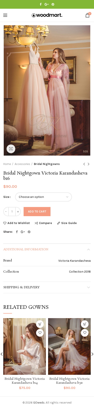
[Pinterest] (53, 4)
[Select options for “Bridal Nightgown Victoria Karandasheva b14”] (40, 324)
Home (7, 164)
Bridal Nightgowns (47, 164)
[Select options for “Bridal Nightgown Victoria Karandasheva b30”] (85, 324)
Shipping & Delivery (21, 287)
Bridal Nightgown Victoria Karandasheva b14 (25, 381)
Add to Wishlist (18, 223)
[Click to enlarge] (11, 148)
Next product (88, 164)
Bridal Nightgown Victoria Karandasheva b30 (69, 381)
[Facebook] (40, 4)
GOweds (39, 402)
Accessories (22, 164)
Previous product (84, 164)
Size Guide (69, 223)
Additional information (25, 249)
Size (6, 197)
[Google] (46, 4)
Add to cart (37, 211)
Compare (45, 223)
